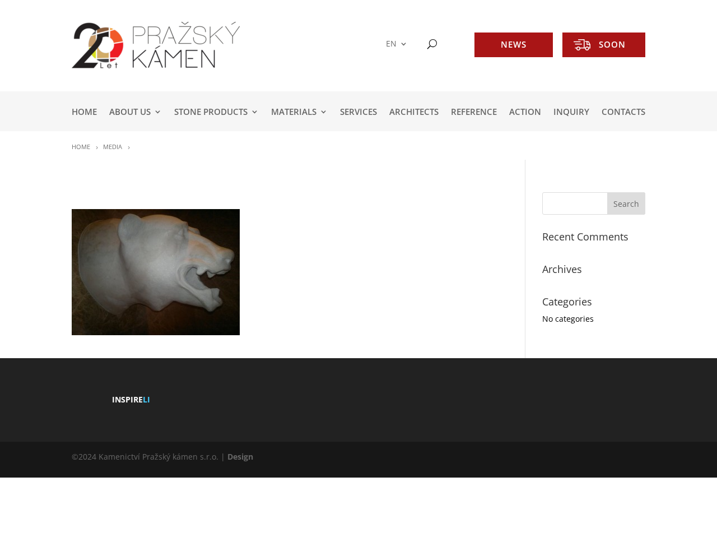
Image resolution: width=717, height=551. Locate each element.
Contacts (623, 112)
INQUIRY (571, 112)
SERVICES (358, 112)
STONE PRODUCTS (211, 112)
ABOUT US (130, 112)
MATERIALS (293, 112)
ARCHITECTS (414, 112)
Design (240, 456)
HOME (84, 112)
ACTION (525, 112)
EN (391, 44)
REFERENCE (474, 112)
